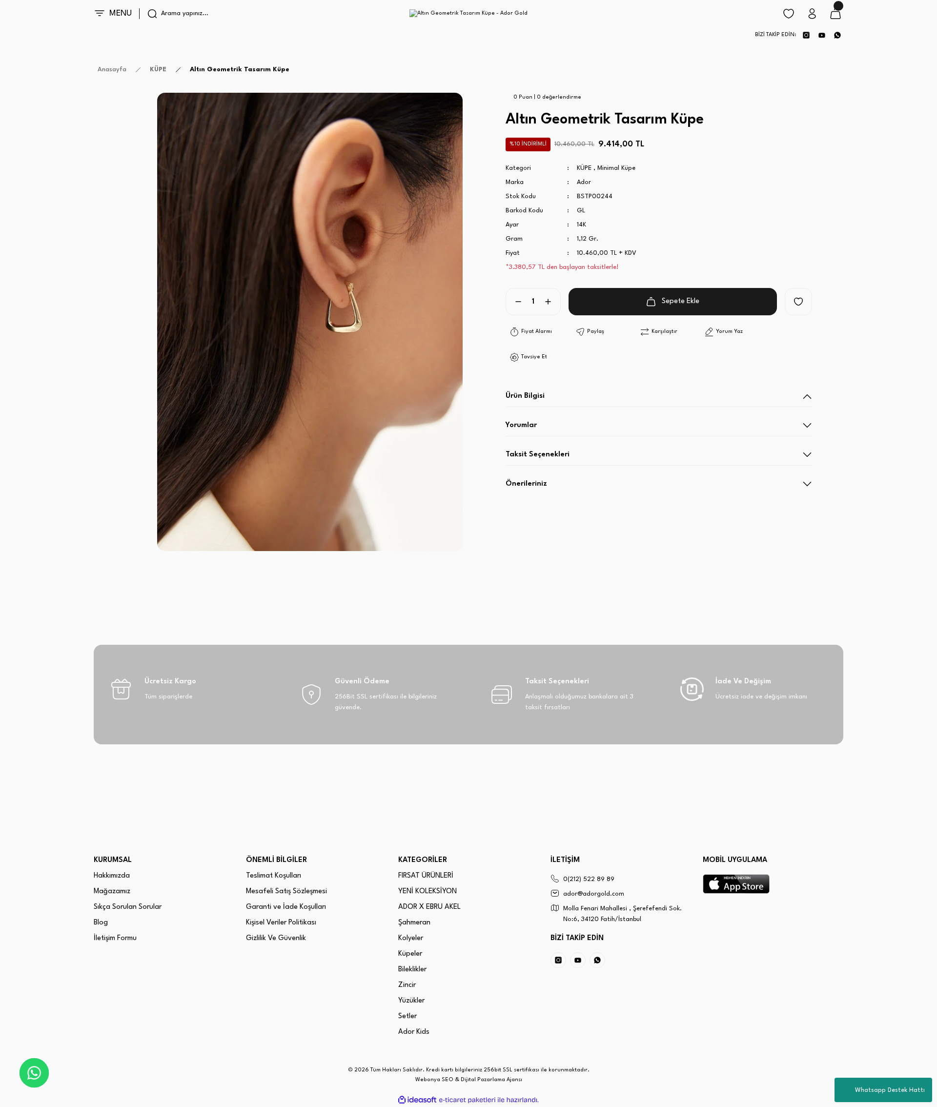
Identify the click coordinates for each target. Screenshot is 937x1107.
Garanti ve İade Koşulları (286, 907)
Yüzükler (411, 1000)
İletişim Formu (115, 938)
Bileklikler (412, 969)
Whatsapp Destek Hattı (890, 1090)
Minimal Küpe (616, 168)
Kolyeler (410, 938)
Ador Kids (413, 1032)
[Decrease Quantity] (514, 301)
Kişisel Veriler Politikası (281, 922)
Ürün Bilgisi (525, 396)
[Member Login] (812, 13)
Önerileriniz (526, 484)
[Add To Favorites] (798, 301)
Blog (101, 922)
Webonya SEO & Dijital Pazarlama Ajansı (468, 1080)
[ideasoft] (417, 1100)
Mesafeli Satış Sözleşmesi (286, 891)
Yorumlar (521, 425)
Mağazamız (112, 891)
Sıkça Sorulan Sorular (128, 907)
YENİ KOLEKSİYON (427, 891)
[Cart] (835, 13)
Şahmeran (414, 922)
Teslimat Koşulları (273, 876)
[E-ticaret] (467, 1100)
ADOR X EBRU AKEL (429, 907)
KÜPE (584, 168)
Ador (584, 182)
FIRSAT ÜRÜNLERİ (425, 876)
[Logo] (468, 13)
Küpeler (410, 954)
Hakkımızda (112, 876)
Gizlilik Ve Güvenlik (276, 938)
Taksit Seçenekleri (538, 454)
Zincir (407, 985)
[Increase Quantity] (552, 301)
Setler (407, 1016)
